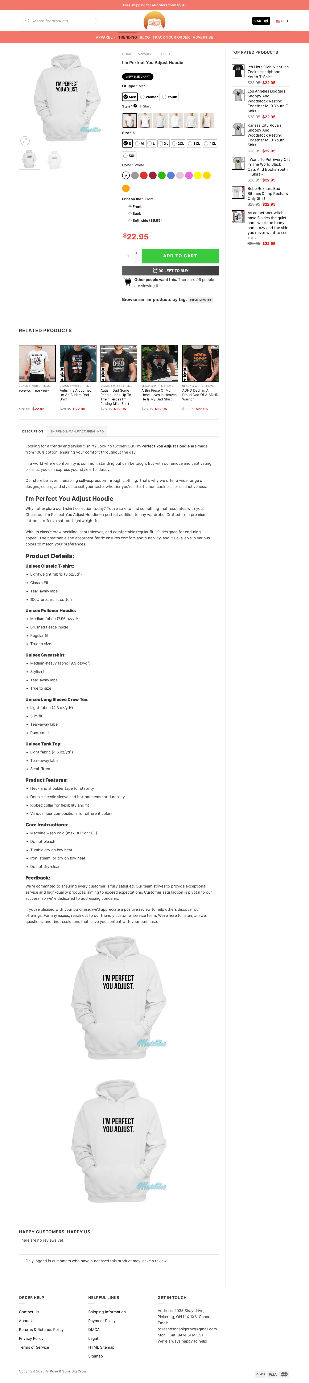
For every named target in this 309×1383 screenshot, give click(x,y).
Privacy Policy (31, 1338)
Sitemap (95, 1356)
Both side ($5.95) (147, 220)
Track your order (171, 37)
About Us (27, 1321)
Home (127, 54)
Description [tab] (32, 431)
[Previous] (26, 97)
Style (129, 106)
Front (137, 206)
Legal (93, 1338)
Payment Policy (102, 1321)
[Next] (108, 97)
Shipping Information (107, 1312)
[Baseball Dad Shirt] (37, 363)
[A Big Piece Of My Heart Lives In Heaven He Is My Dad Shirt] (160, 363)
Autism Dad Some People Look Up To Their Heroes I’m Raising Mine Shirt (115, 397)
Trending (127, 37)
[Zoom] (25, 140)
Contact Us (29, 1312)
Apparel (104, 37)
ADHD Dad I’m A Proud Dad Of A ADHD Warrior (200, 394)
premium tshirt (200, 300)
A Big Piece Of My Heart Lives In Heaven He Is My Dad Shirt (159, 394)
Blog (145, 37)
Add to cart (180, 255)
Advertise (203, 37)
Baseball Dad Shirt (34, 391)
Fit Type (129, 86)
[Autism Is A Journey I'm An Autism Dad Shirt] (78, 363)
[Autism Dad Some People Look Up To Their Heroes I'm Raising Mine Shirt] (119, 363)
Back (137, 213)
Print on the (132, 199)
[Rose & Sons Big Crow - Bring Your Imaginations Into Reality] (154, 20)
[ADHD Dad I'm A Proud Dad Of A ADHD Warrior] (201, 363)
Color (127, 165)
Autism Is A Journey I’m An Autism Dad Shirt (75, 394)
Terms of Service (34, 1347)
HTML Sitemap (101, 1347)
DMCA (94, 1329)
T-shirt (164, 54)
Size (126, 133)
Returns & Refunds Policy (41, 1329)
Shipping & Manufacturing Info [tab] (77, 431)
